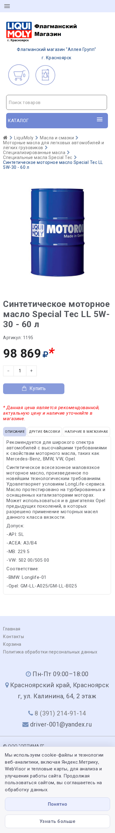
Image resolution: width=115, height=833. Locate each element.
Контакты (13, 636)
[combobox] (56, 102)
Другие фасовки (44, 432)
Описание (15, 432)
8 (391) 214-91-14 (60, 713)
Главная (12, 628)
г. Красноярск (56, 53)
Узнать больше (58, 821)
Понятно (57, 804)
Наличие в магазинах (86, 432)
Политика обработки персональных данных (50, 651)
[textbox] (56, 102)
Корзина (12, 644)
